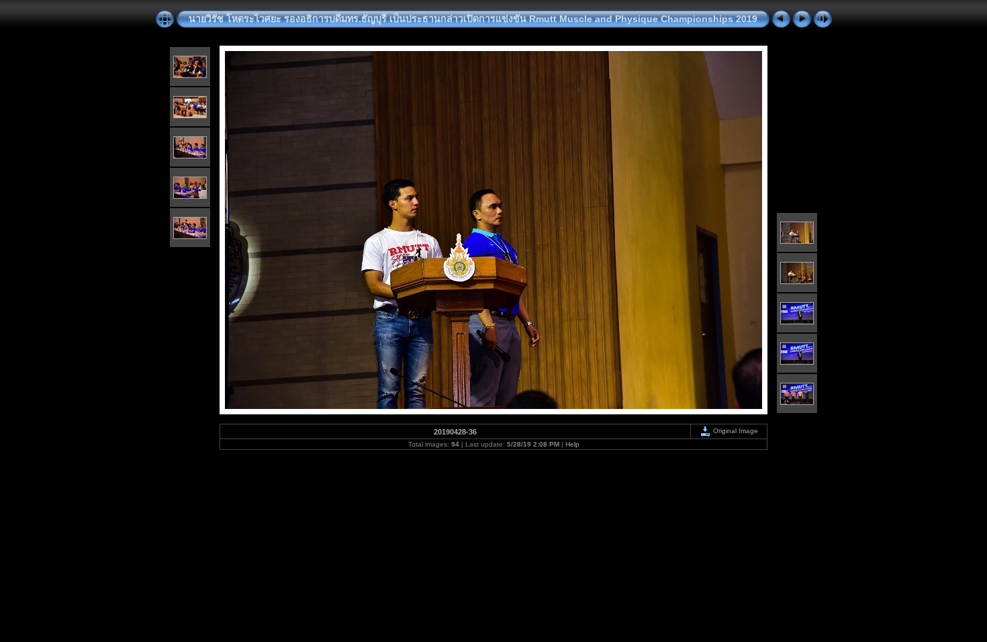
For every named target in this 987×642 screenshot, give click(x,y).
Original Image (734, 430)
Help (572, 444)
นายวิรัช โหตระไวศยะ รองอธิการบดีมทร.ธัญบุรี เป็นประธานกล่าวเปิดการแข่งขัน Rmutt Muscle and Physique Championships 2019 (473, 18)
